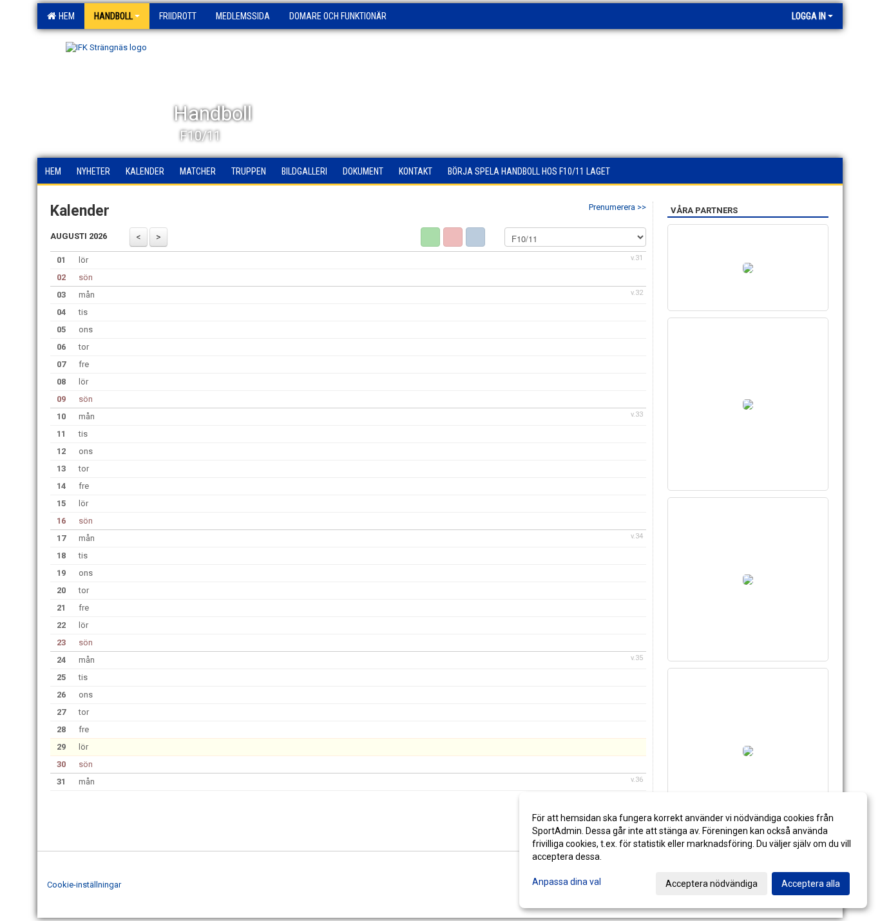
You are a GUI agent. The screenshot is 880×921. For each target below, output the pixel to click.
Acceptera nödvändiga (711, 883)
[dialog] (693, 850)
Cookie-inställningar (84, 884)
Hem (65, 16)
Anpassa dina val (566, 882)
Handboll (113, 16)
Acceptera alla (810, 883)
